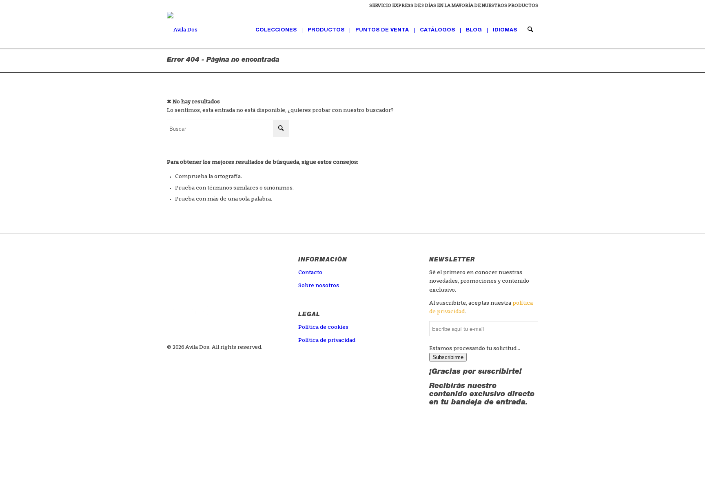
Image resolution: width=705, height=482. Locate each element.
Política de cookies (323, 327)
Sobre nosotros (318, 285)
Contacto (310, 272)
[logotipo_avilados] (182, 30)
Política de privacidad (326, 340)
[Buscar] (530, 30)
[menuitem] (451, 6)
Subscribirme (447, 357)
